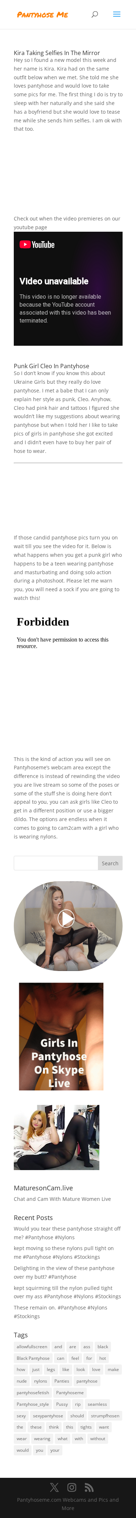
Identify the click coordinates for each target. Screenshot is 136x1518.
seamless (97, 1404)
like (65, 1369)
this (69, 1427)
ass (86, 1347)
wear (22, 1438)
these (36, 1427)
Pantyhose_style (33, 1404)
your (54, 1450)
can (60, 1358)
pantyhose (87, 1381)
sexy (21, 1416)
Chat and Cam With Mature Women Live (62, 1198)
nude (22, 1381)
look (81, 1369)
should (77, 1416)
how (21, 1369)
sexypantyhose (48, 1416)
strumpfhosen (105, 1416)
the (20, 1427)
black (103, 1347)
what (62, 1438)
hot (102, 1358)
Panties (61, 1381)
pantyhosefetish (33, 1392)
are (72, 1347)
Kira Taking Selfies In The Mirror (57, 53)
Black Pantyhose (33, 1358)
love (96, 1369)
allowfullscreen (32, 1347)
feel (75, 1358)
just (36, 1369)
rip (78, 1404)
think (54, 1427)
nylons (40, 1381)
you (39, 1450)
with (79, 1438)
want (104, 1427)
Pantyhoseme (70, 1392)
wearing (42, 1438)
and (58, 1347)
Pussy (62, 1404)
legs (51, 1369)
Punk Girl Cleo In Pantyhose (51, 366)
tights (86, 1427)
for (89, 1358)
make (113, 1369)
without (97, 1438)
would (23, 1450)
